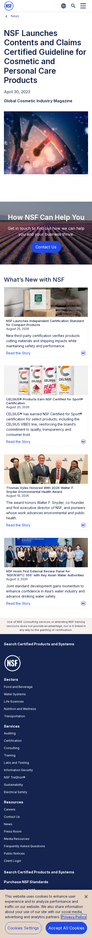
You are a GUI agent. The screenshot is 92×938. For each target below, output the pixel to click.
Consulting (11, 748)
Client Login (12, 861)
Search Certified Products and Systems (39, 644)
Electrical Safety (15, 792)
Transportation (14, 716)
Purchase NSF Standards (26, 882)
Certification (13, 740)
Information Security (18, 770)
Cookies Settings (23, 928)
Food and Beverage (18, 687)
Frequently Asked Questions (24, 846)
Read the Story (18, 353)
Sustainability (13, 785)
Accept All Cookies (66, 928)
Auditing (10, 733)
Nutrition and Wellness (20, 709)
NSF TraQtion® (14, 777)
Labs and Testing (16, 762)
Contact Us (12, 817)
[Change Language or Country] (63, 6)
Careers (9, 809)
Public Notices (14, 853)
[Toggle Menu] (83, 6)
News (15, 16)
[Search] (73, 6)
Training (9, 755)
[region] (46, 914)
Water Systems (15, 694)
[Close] (86, 896)
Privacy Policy (73, 917)
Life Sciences (14, 701)
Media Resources (16, 839)
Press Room (13, 831)
